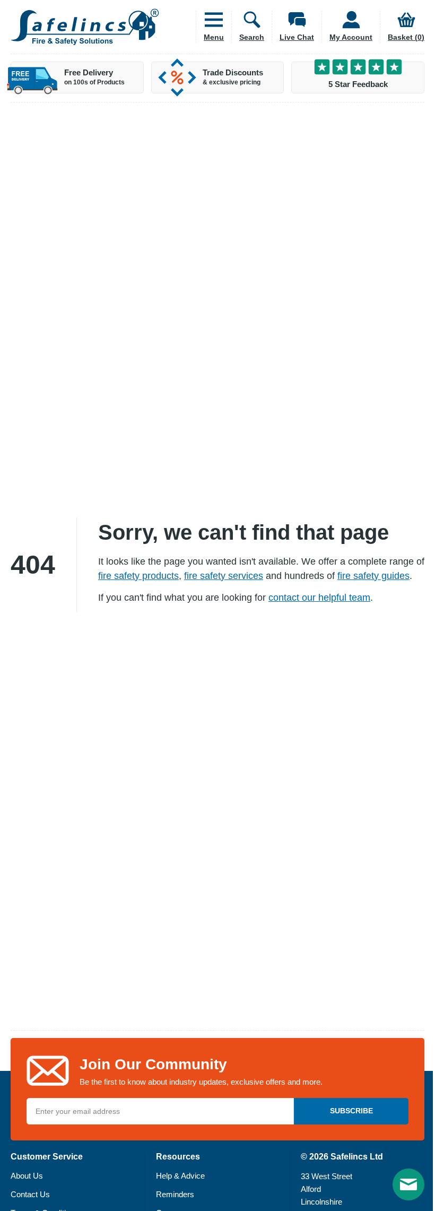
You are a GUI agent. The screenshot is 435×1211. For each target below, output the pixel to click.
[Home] (85, 26)
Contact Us (30, 1194)
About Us (27, 1175)
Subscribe (351, 1110)
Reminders (175, 1194)
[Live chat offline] (408, 1184)
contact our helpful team (319, 597)
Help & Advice (180, 1175)
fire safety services (223, 575)
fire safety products (138, 575)
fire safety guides (373, 575)
